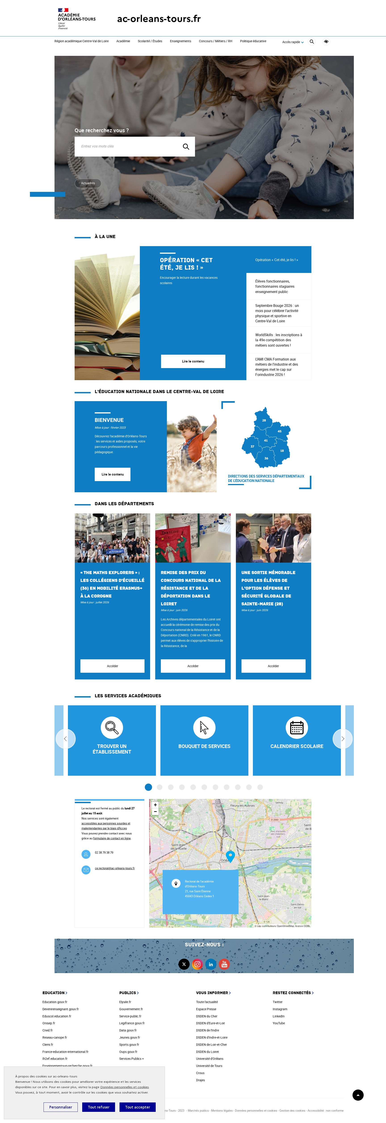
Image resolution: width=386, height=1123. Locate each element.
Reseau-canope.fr (54, 1037)
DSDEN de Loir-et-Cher (211, 1044)
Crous (200, 1073)
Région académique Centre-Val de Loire (82, 41)
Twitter (278, 1002)
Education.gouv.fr (54, 1002)
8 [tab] (226, 787)
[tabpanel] (160, 313)
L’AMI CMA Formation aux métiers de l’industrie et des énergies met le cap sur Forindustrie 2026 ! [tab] (276, 367)
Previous (66, 739)
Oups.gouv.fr (128, 1052)
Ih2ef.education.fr (54, 1058)
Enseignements (180, 41)
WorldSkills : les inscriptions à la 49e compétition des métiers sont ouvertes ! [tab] (278, 340)
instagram (197, 964)
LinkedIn (279, 1016)
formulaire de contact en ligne (112, 838)
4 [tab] (182, 787)
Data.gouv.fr (128, 1030)
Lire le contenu (113, 474)
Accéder (112, 666)
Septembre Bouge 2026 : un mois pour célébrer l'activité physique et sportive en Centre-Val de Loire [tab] (277, 313)
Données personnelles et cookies (124, 1087)
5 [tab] (193, 787)
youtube (224, 964)
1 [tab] (148, 787)
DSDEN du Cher (206, 1016)
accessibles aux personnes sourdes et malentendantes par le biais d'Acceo (106, 825)
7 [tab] (215, 787)
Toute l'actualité (207, 1002)
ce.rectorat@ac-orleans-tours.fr (115, 868)
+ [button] (155, 805)
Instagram (280, 1009)
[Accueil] (77, 18)
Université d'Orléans (209, 1058)
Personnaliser (60, 1107)
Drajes (200, 1080)
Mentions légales (222, 1110)
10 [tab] (249, 787)
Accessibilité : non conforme (326, 1110)
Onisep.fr (48, 1023)
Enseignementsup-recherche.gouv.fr (67, 1066)
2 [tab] (159, 787)
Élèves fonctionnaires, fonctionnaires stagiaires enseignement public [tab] (274, 286)
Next (343, 739)
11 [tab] (260, 787)
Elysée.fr (125, 1002)
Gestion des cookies (292, 1110)
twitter (184, 964)
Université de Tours (209, 1066)
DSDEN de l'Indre (207, 1030)
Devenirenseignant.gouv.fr (60, 1009)
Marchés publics (198, 1110)
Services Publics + (131, 1058)
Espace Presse (206, 1009)
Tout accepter (137, 1107)
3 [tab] (171, 787)
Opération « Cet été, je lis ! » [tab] (276, 259)
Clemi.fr (47, 1044)
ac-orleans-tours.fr (159, 19)
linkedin (210, 964)
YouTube (279, 1023)
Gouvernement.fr (131, 1009)
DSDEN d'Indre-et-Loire (211, 1037)
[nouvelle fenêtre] (297, 740)
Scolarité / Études (150, 41)
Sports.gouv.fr (129, 1044)
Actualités (88, 183)
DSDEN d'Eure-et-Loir (210, 1023)
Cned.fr (47, 1030)
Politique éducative (253, 41)
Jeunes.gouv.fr (129, 1037)
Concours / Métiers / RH (215, 41)
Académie (123, 41)
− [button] (155, 811)
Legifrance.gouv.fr (132, 1023)
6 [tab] (204, 787)
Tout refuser (98, 1107)
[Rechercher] (312, 42)
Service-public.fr (130, 1016)
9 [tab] (238, 787)
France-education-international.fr (65, 1052)
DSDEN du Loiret (207, 1052)
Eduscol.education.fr (56, 1016)
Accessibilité (326, 42)
